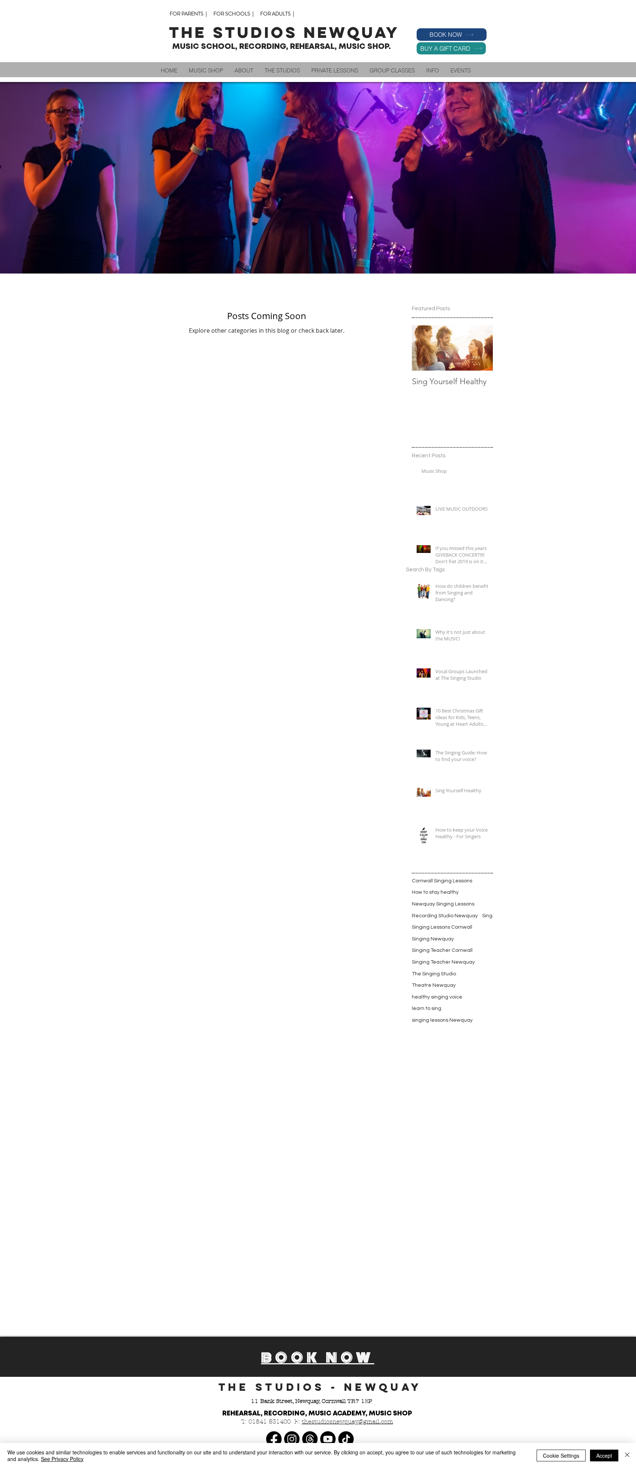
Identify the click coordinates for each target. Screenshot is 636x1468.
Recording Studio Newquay (445, 915)
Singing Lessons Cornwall (442, 927)
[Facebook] (274, 1439)
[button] (244, 70)
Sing (487, 915)
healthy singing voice (437, 997)
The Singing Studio (434, 973)
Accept (604, 1455)
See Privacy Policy (62, 1458)
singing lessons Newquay (442, 1020)
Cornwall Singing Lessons (442, 880)
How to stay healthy (435, 892)
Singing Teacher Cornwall (442, 950)
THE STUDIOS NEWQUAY (287, 32)
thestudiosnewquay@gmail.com (347, 1421)
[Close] (627, 1455)
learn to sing (426, 1008)
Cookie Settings (561, 1455)
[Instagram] (292, 1439)
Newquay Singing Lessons (443, 904)
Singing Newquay (433, 939)
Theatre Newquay (434, 985)
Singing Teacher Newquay (443, 962)
